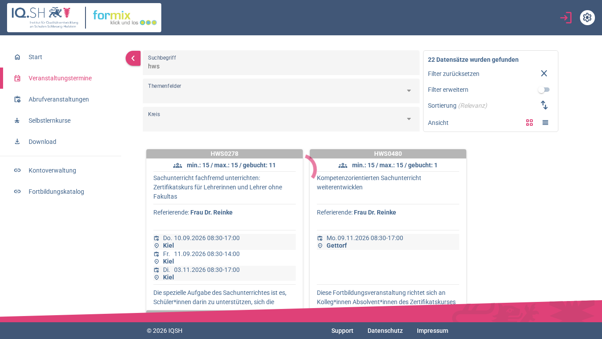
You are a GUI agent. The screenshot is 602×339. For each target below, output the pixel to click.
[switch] (544, 89)
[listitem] (60, 57)
